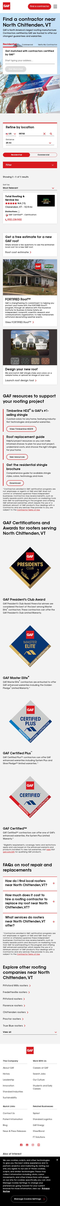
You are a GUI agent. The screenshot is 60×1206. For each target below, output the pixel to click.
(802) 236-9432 (13, 220)
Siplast (36, 1114)
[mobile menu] (55, 6)
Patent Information (13, 1119)
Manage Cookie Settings (27, 1199)
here (48, 850)
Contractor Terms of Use (28, 510)
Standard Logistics (42, 1119)
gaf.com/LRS (9, 852)
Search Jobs (39, 1074)
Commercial (43, 155)
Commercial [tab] (27, 45)
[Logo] (6, 9)
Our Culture (39, 1080)
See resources (17, 457)
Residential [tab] (10, 44)
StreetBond (38, 1131)
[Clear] (44, 131)
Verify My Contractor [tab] (47, 45)
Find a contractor (39, 7)
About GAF (8, 1068)
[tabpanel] (30, 60)
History (6, 1074)
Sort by (6, 185)
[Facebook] (21, 1145)
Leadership (8, 1080)
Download (15, 483)
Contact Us (9, 1114)
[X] (27, 1145)
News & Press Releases (14, 1131)
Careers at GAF (40, 1068)
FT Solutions (39, 1137)
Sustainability (10, 1098)
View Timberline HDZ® (21, 429)
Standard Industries (13, 1092)
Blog (5, 1125)
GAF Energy (38, 1125)
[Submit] (51, 131)
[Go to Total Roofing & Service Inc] (46, 201)
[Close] (57, 1160)
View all (7, 1032)
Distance (10, 140)
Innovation (8, 1086)
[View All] (19, 212)
